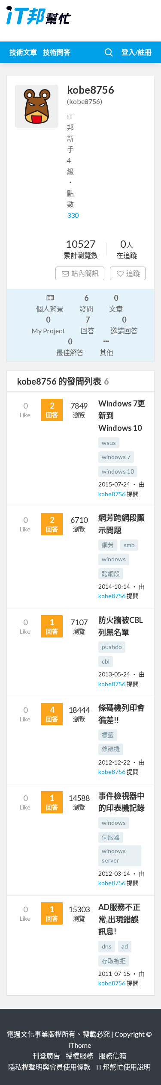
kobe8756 (112, 494)
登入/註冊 (137, 52)
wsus (109, 442)
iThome (79, 1045)
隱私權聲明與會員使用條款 (49, 1067)
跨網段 (111, 573)
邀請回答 (124, 325)
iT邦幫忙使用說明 (123, 1067)
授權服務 (79, 1056)
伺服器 (111, 837)
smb (129, 544)
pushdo (112, 646)
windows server (114, 855)
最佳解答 (70, 346)
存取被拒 (114, 960)
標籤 (108, 734)
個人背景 (50, 309)
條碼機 (111, 749)
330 (73, 215)
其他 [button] (106, 352)
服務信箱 (112, 1056)
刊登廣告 (46, 1056)
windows (114, 559)
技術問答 (56, 52)
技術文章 (23, 52)
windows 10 (118, 471)
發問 (86, 303)
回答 (87, 325)
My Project (48, 325)
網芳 (108, 544)
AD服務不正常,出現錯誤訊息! (119, 919)
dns (107, 946)
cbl (105, 661)
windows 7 (116, 456)
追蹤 (133, 273)
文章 (116, 303)
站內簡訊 (85, 273)
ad (125, 946)
